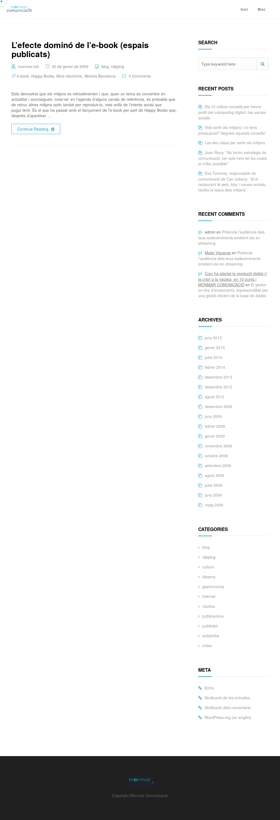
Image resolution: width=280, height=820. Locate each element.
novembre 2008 (218, 446)
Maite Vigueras (218, 252)
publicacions (213, 616)
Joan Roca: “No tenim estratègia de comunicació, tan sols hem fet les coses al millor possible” (232, 158)
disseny (208, 576)
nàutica (208, 606)
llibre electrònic (69, 76)
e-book (23, 76)
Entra (209, 688)
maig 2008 (214, 505)
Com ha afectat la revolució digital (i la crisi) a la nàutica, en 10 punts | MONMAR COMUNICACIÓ (232, 279)
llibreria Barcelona (100, 76)
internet (208, 596)
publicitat (210, 626)
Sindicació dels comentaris (227, 707)
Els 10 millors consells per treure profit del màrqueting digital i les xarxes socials (232, 112)
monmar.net (28, 66)
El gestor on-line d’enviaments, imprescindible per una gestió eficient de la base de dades (233, 290)
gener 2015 (215, 347)
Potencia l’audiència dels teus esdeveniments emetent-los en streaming (231, 237)
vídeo (207, 645)
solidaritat (210, 635)
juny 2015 (213, 337)
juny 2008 (213, 495)
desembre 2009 (218, 406)
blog (105, 66)
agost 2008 (214, 475)
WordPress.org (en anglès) (228, 717)
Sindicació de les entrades (227, 697)
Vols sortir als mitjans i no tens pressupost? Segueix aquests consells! (232, 130)
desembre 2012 (218, 387)
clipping (117, 66)
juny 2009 (213, 416)
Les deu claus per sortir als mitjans (235, 142)
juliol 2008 (213, 485)
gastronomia (213, 586)
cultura (208, 567)
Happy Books (42, 76)
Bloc (262, 9)
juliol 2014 (213, 357)
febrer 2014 (215, 367)
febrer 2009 (215, 426)
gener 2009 (215, 436)
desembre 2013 (218, 377)
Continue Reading (32, 129)
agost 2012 (214, 396)
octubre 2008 (216, 455)
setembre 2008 (218, 465)
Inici (244, 9)
